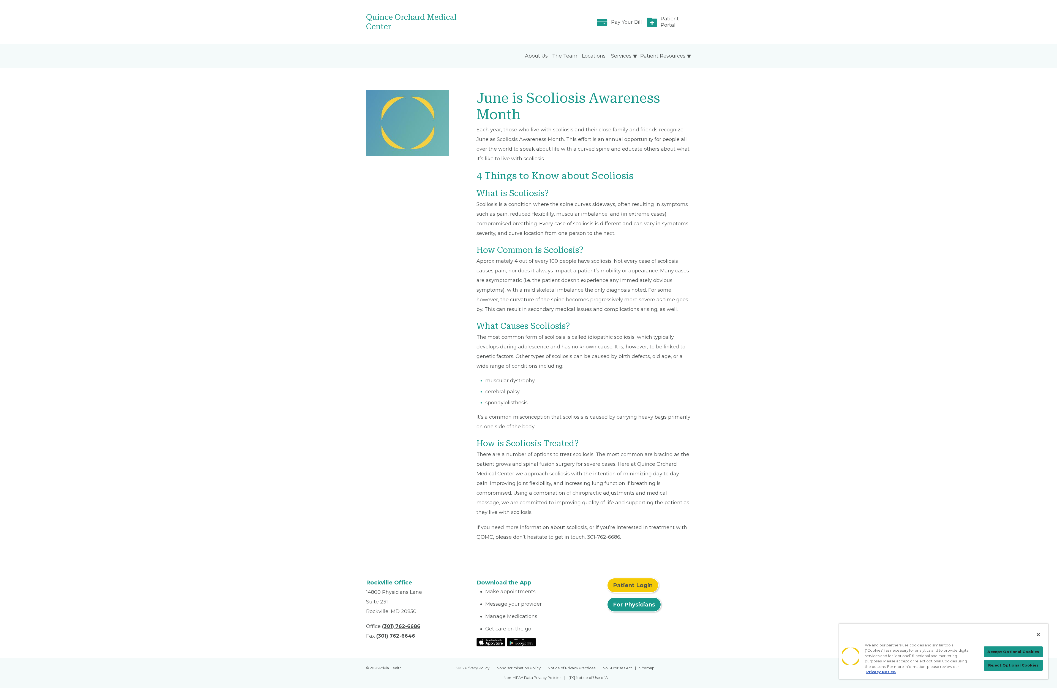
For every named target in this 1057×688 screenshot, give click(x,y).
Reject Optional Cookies (1013, 665)
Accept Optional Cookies (1013, 651)
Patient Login (633, 585)
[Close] (1038, 635)
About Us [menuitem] (536, 56)
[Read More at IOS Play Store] (490, 642)
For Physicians (634, 604)
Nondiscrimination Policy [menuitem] (519, 668)
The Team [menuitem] (564, 56)
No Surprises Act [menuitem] (617, 668)
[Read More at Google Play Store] (521, 642)
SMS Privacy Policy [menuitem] (472, 668)
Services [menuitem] (621, 56)
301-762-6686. (604, 537)
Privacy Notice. (881, 672)
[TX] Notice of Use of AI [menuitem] (588, 677)
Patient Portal (670, 22)
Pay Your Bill (626, 22)
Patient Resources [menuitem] (662, 56)
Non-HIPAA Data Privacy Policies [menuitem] (532, 677)
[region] (943, 651)
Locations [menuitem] (594, 56)
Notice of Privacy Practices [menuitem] (571, 668)
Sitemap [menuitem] (647, 668)
